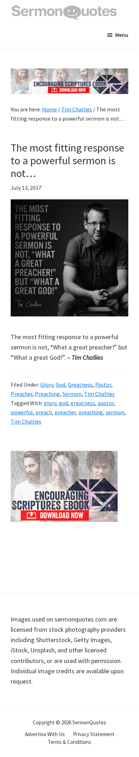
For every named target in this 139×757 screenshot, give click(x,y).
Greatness (80, 384)
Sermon (72, 393)
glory (50, 403)
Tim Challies (99, 393)
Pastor (103, 384)
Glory (46, 384)
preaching (90, 412)
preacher (65, 412)
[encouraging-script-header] (69, 74)
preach (43, 412)
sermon (114, 412)
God (60, 384)
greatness (83, 403)
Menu (121, 34)
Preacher (21, 393)
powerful (22, 412)
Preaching (47, 393)
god (63, 403)
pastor (106, 403)
